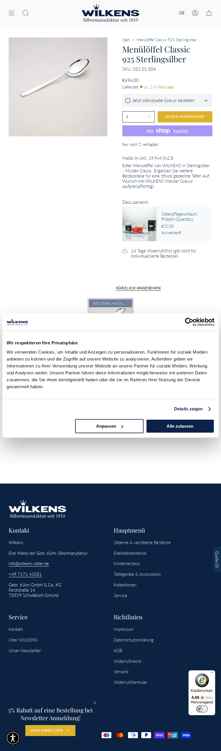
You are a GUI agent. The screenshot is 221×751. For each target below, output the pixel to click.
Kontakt (16, 629)
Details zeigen (188, 408)
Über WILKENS (23, 639)
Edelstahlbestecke (130, 553)
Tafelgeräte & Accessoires (137, 574)
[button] (25, 13)
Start (126, 39)
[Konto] (195, 13)
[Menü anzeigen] (11, 13)
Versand (121, 671)
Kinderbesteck (127, 563)
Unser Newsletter (25, 650)
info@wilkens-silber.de (29, 563)
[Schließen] (95, 703)
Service (120, 595)
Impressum (124, 629)
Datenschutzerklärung (134, 639)
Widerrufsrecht (127, 661)
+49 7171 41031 (25, 574)
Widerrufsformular (130, 682)
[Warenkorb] (208, 13)
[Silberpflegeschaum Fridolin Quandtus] (139, 224)
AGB (118, 650)
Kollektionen (125, 584)
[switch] (202, 708)
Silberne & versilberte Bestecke (142, 542)
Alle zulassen (180, 426)
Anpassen (106, 426)
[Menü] (211, 673)
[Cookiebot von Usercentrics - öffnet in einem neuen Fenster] (189, 322)
